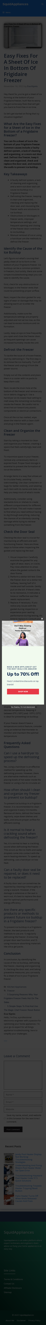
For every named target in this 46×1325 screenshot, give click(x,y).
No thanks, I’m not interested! (23, 707)
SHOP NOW (23, 692)
